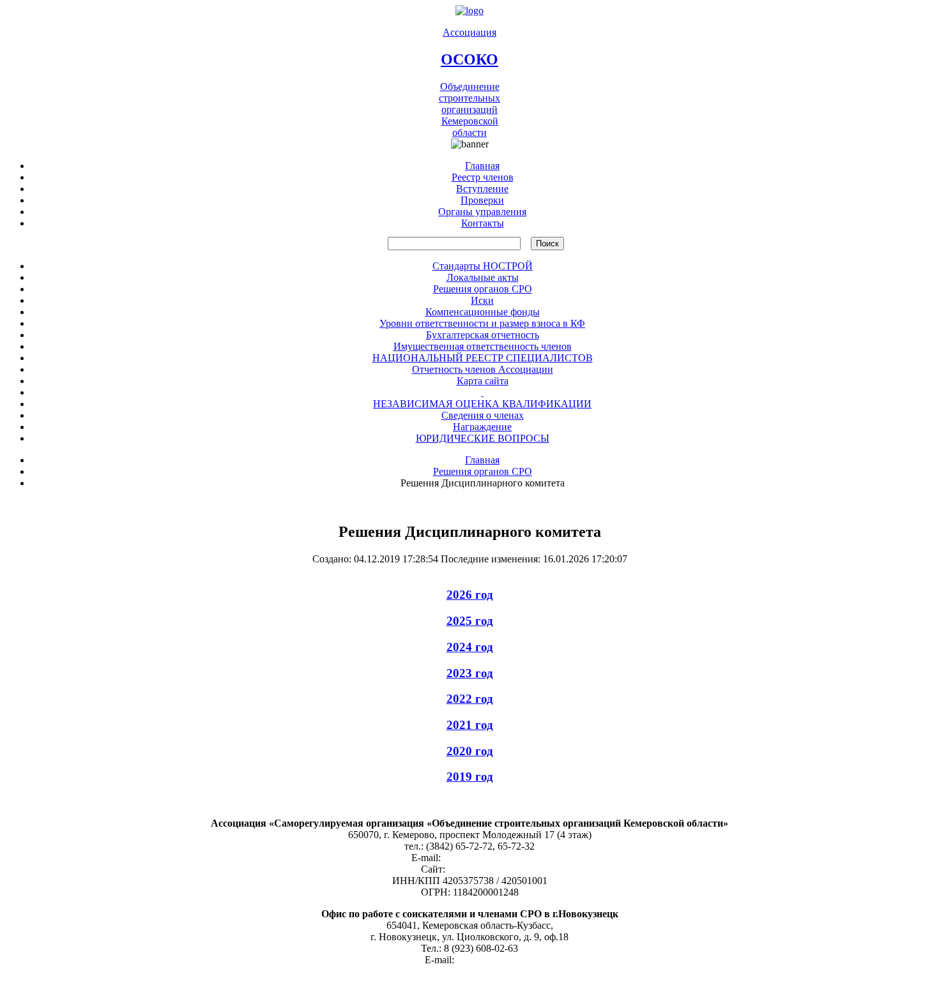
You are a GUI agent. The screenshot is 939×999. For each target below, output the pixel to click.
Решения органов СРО (482, 288)
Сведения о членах (482, 415)
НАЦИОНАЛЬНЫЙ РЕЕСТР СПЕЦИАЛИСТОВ (482, 357)
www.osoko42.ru (483, 869)
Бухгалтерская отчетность (482, 334)
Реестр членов (483, 177)
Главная (482, 165)
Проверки (482, 200)
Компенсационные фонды (482, 311)
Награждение (482, 426)
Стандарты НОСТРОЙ (482, 265)
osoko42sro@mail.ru (485, 857)
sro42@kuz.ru (485, 959)
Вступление (482, 188)
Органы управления (482, 211)
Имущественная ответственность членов (482, 346)
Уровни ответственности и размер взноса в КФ (482, 323)
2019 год (470, 776)
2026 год (470, 594)
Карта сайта (482, 380)
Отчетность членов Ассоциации (482, 369)
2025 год (470, 620)
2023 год (470, 673)
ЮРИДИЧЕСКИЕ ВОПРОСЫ (482, 438)
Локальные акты (483, 277)
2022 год (470, 698)
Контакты (482, 223)
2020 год (470, 751)
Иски (482, 300)
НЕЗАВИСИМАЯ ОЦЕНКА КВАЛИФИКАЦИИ (482, 403)
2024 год (470, 647)
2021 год (470, 725)
